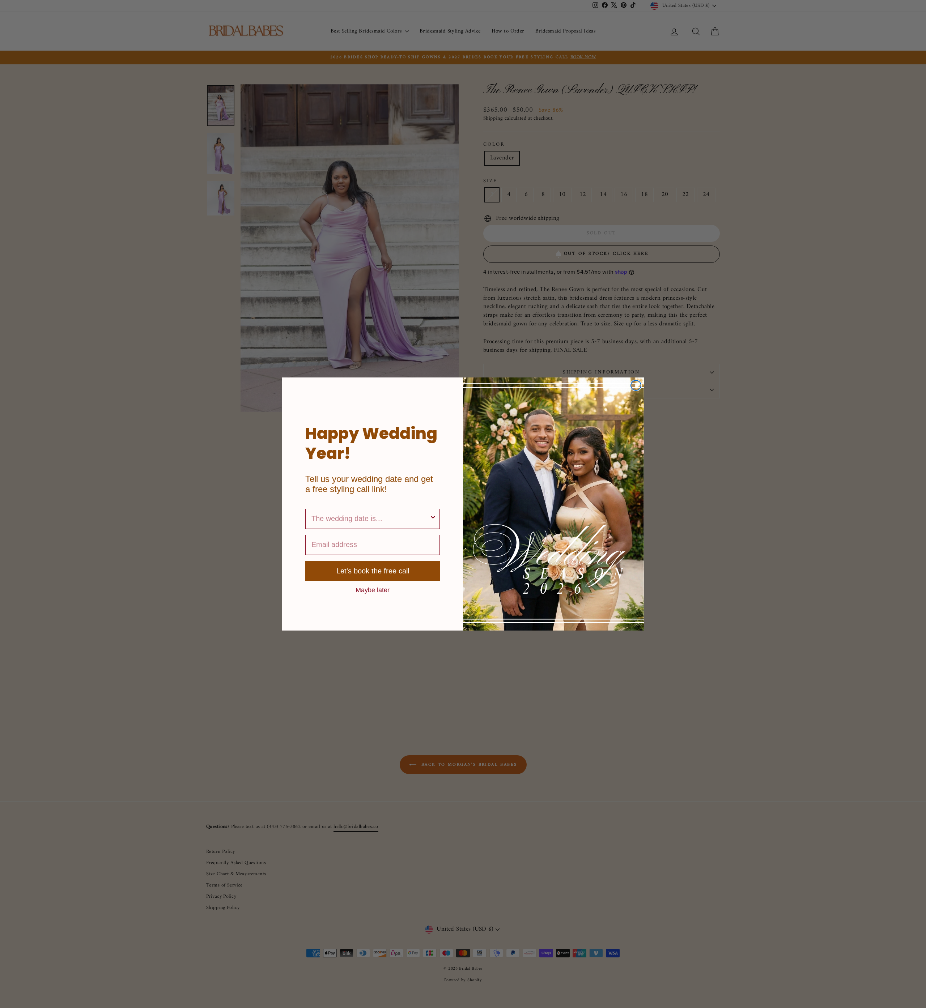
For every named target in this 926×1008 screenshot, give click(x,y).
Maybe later (373, 590)
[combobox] (370, 519)
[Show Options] (433, 519)
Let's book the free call (372, 571)
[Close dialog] (636, 385)
